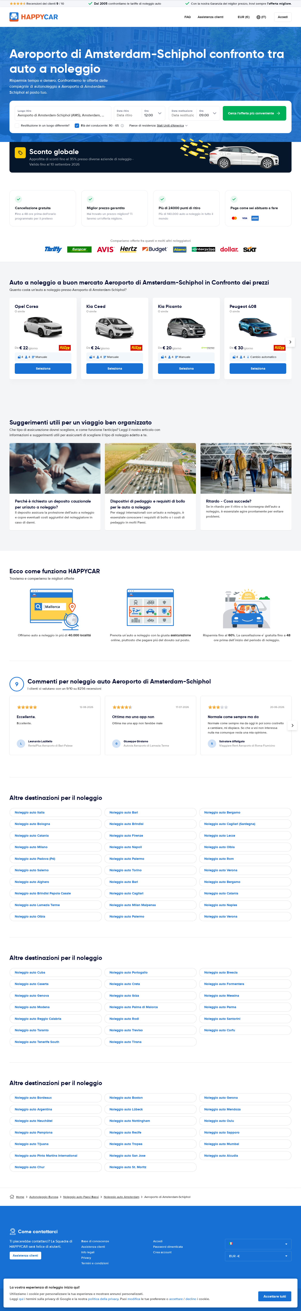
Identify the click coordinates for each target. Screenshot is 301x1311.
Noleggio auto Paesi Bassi (81, 1197)
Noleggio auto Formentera (224, 983)
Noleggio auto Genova (32, 995)
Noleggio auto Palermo (127, 858)
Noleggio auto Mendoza (222, 1109)
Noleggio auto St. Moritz (128, 1167)
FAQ (187, 17)
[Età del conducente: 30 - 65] (77, 125)
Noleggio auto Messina (221, 995)
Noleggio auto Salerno (32, 870)
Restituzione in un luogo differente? (45, 125)
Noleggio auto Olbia (219, 847)
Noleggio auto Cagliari (126, 893)
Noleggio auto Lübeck (126, 1109)
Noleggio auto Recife (125, 1132)
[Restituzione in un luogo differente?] (17, 125)
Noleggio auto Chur (30, 1167)
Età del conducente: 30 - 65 (100, 125)
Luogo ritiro (24, 111)
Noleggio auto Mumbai (221, 1144)
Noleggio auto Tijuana (31, 1144)
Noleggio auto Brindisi (126, 823)
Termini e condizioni (94, 1263)
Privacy (86, 1258)
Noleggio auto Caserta (31, 983)
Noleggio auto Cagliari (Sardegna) (229, 823)
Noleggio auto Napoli (126, 847)
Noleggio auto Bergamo (222, 812)
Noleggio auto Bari (124, 812)
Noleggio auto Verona (220, 870)
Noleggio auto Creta (125, 983)
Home (20, 1197)
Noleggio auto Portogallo (129, 972)
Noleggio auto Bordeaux (33, 1097)
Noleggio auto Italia (30, 812)
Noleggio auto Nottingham (130, 1120)
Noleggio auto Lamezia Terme (37, 905)
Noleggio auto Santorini (222, 1018)
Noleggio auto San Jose (127, 1155)
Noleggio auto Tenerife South (37, 1041)
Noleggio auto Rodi (124, 1018)
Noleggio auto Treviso (126, 1030)
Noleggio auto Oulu (219, 1120)
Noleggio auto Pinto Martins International (46, 1155)
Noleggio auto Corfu (219, 1030)
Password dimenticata (168, 1247)
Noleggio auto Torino (126, 870)
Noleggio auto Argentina (33, 1109)
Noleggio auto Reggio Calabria (38, 1018)
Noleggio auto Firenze (126, 835)
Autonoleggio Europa (43, 1197)
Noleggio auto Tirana (125, 1041)
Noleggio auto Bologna (32, 823)
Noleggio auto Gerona (221, 1097)
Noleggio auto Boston (126, 1097)
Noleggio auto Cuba (30, 972)
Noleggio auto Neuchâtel (33, 1120)
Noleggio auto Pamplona (33, 1132)
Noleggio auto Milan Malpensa (133, 905)
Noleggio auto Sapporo (222, 1132)
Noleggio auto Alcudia (221, 1155)
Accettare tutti (275, 1296)
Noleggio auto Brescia (221, 972)
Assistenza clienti (210, 17)
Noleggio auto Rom (219, 858)
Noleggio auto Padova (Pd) (35, 858)
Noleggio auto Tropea (126, 1144)
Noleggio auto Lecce (219, 835)
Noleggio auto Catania (32, 835)
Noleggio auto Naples (220, 905)
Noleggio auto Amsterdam (121, 1197)
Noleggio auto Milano (31, 847)
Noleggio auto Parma (220, 1007)
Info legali (87, 1252)
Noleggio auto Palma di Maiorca (134, 1007)
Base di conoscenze (95, 1241)
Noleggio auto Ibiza (124, 995)
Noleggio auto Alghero (32, 881)
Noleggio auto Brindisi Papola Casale (43, 893)
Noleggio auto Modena (32, 1007)
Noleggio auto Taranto (32, 1030)
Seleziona (43, 368)
